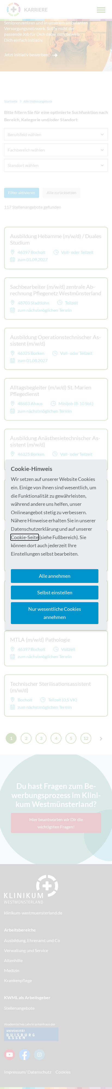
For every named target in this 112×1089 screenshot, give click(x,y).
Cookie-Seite (24, 537)
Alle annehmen (54, 576)
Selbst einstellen (54, 592)
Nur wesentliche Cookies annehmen (54, 613)
